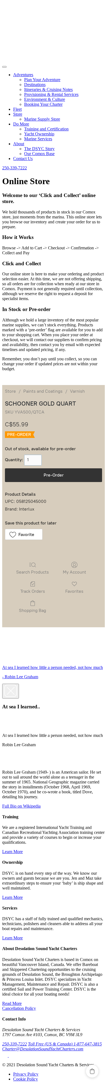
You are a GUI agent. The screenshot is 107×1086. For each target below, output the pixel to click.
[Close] (10, 691)
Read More (12, 1003)
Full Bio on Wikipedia (21, 806)
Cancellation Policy (19, 1008)
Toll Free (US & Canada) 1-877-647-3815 (65, 1044)
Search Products (32, 572)
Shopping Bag (32, 610)
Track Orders (32, 591)
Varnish (77, 391)
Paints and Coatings (43, 391)
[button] (24, 534)
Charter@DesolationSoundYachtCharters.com (42, 1049)
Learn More (12, 851)
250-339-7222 (14, 168)
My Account (74, 572)
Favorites (74, 591)
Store (10, 391)
